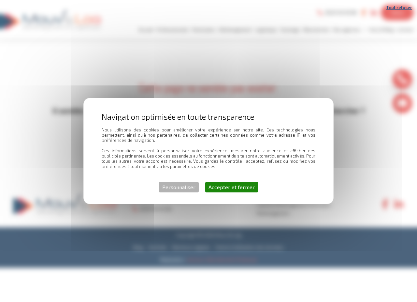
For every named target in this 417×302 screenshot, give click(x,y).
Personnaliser (178, 187)
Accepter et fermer (231, 187)
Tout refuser (399, 7)
